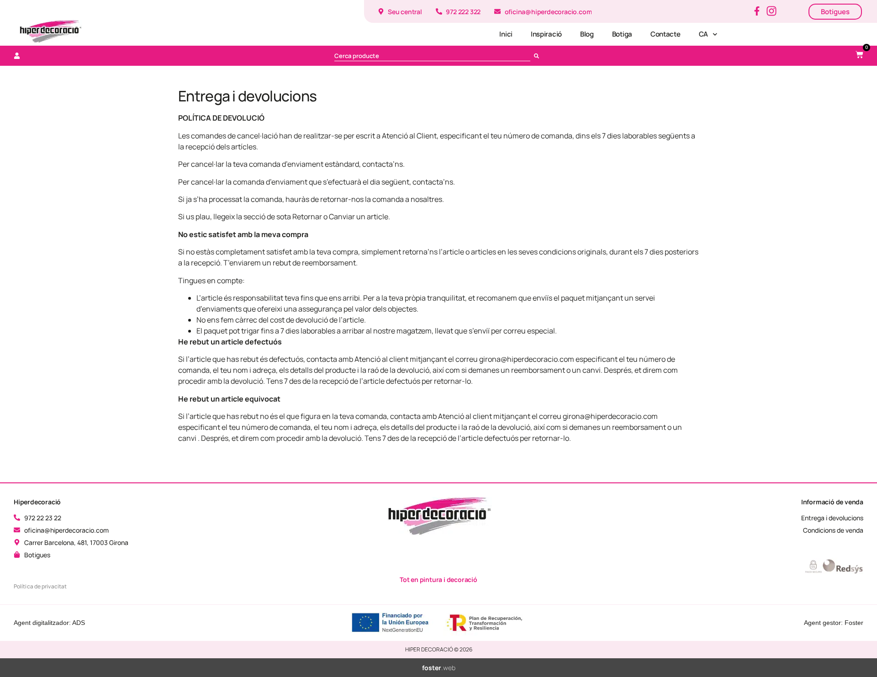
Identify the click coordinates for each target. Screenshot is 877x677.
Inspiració (546, 34)
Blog (587, 34)
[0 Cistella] (859, 54)
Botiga (622, 34)
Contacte (665, 34)
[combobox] (432, 55)
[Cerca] (538, 55)
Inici (505, 34)
